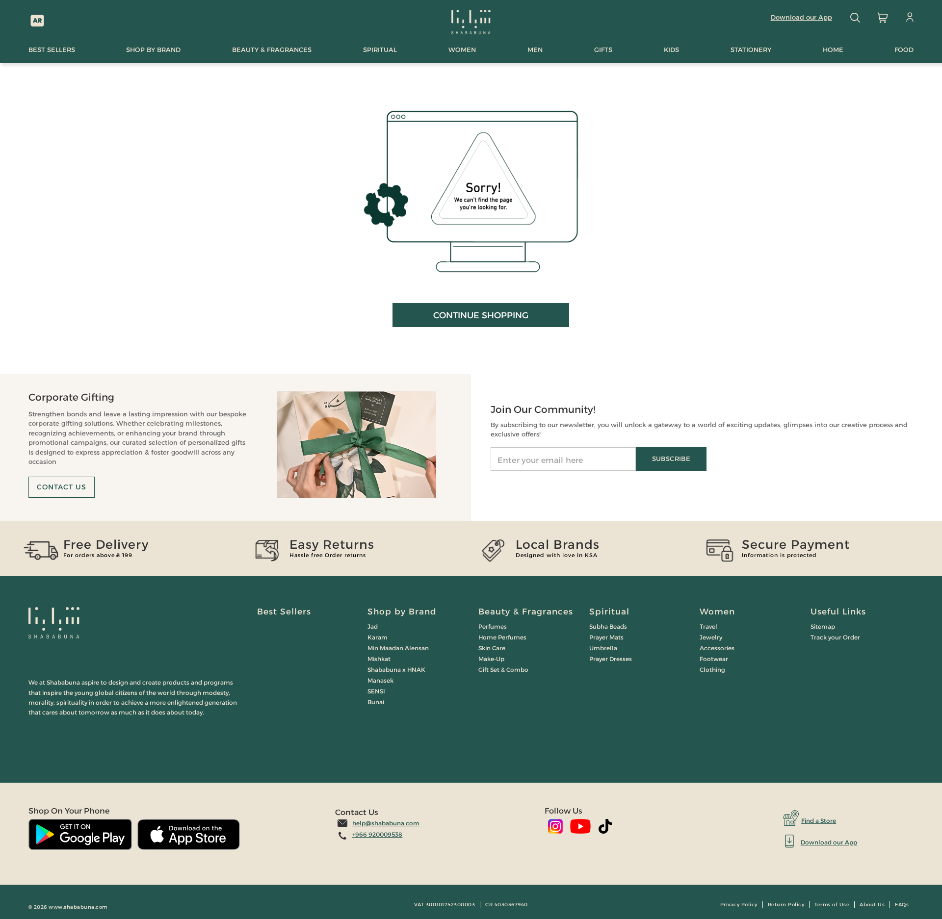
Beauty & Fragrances (525, 611)
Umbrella (603, 648)
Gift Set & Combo (503, 669)
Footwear (714, 659)
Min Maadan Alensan (398, 648)
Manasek (380, 680)
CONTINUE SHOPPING (480, 315)
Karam (377, 637)
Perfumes (492, 626)
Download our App (801, 17)
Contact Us (61, 487)
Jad (372, 626)
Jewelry (711, 637)
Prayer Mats (606, 637)
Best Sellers (284, 611)
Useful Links (838, 611)
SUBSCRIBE (671, 458)
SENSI (376, 691)
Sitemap (823, 626)
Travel (708, 626)
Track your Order (835, 637)
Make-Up (491, 659)
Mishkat (379, 659)
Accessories (717, 648)
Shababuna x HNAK (396, 669)
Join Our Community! (543, 409)
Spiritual (609, 611)
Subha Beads (608, 626)
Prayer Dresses (610, 659)
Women (717, 611)
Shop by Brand (402, 611)
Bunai (375, 702)
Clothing (712, 669)
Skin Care (491, 648)
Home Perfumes (502, 637)
